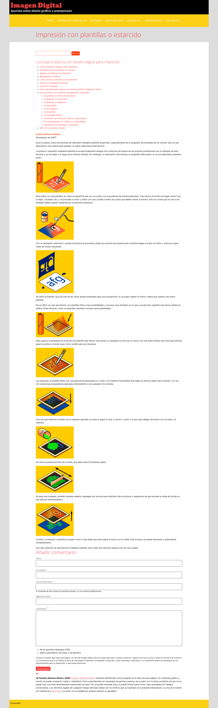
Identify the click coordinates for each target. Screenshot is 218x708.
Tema (38, 558)
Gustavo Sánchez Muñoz (48, 134)
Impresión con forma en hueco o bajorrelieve (65, 118)
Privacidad (15, 703)
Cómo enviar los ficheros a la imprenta (58, 79)
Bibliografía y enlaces (50, 76)
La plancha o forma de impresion (59, 95)
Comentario (41, 608)
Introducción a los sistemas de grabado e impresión (64, 92)
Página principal (43, 596)
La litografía (49, 112)
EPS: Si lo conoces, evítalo (52, 128)
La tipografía (50, 105)
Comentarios (153, 20)
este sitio (56, 691)
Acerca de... (134, 20)
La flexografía (50, 108)
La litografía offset (53, 115)
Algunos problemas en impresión (55, 73)
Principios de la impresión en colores (57, 70)
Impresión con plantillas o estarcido (61, 125)
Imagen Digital (36, 5)
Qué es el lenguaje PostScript (54, 83)
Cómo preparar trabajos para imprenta (58, 66)
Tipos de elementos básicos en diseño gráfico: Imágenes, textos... (71, 89)
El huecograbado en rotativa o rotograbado (65, 121)
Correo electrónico (44, 581)
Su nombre (41, 570)
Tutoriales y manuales (72, 20)
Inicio (49, 20)
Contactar (173, 20)
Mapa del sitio (114, 20)
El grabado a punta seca (55, 99)
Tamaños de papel (48, 86)
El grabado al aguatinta (55, 102)
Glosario (96, 20)
